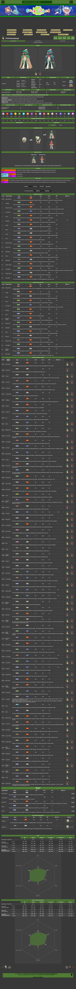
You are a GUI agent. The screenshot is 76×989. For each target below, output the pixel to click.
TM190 (3, 729)
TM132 (3, 608)
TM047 (3, 459)
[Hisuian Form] (40, 75)
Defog (3, 811)
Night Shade (8, 453)
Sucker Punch (8, 264)
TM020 (3, 400)
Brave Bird (7, 277)
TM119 (3, 597)
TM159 (3, 662)
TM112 (3, 579)
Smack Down (8, 717)
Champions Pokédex (38, 42)
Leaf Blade (7, 269)
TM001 (3, 364)
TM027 (3, 411)
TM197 (3, 747)
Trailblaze (7, 400)
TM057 (3, 483)
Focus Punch (8, 735)
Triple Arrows (8, 287)
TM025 (3, 406)
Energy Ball (7, 597)
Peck (6, 238)
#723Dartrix (9, 967)
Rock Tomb (7, 435)
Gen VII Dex (62, 40)
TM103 (3, 567)
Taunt (6, 549)
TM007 (3, 376)
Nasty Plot (7, 260)
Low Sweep (7, 441)
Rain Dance (7, 471)
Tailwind (7, 585)
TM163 (3, 674)
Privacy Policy (42, 973)
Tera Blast (7, 699)
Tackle (6, 225)
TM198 (3, 753)
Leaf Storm (7, 212)
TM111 (3, 573)
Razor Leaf (7, 247)
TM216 (3, 765)
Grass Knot (7, 537)
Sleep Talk (7, 519)
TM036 (3, 435)
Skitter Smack (6, 771)
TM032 (3, 423)
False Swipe (8, 483)
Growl (6, 234)
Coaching (7, 759)
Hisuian (38, 190)
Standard (47, 190)
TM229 (3, 783)
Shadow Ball (8, 591)
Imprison (7, 561)
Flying (60, 125)
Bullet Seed (7, 477)
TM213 (3, 759)
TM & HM (41, 186)
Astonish (7, 220)
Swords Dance (7, 555)
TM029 (3, 417)
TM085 (3, 543)
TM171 (3, 699)
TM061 (3, 501)
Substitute (7, 567)
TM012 (3, 382)
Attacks (64, 37)
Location (60, 37)
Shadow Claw (7, 501)
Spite (6, 229)
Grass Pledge (7, 633)
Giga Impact (8, 644)
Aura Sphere (8, 579)
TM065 (3, 513)
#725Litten (67, 967)
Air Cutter (7, 447)
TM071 (3, 525)
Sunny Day (7, 465)
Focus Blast (7, 656)
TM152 (3, 644)
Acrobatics (7, 388)
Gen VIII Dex (38, 40)
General (55, 37)
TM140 (3, 626)
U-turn (6, 216)
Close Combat (7, 686)
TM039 (3, 441)
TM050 (3, 471)
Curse (6, 777)
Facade (7, 406)
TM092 (3, 561)
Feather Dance (8, 273)
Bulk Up (7, 336)
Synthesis (7, 251)
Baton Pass (7, 608)
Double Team (4, 793)
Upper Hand (8, 783)
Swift (6, 423)
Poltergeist (7, 753)
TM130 (3, 602)
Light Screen (8, 531)
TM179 (3, 717)
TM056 (3, 477)
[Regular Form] (36, 75)
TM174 (3, 705)
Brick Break (7, 489)
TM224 (3, 777)
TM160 (3, 668)
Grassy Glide (8, 741)
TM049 (3, 465)
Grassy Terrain (6, 621)
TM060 (3, 495)
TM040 (3, 447)
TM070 (3, 519)
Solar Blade (7, 729)
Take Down (7, 364)
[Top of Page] (72, 975)
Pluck (6, 256)
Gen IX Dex (13, 40)
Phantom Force (8, 207)
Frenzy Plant (8, 650)
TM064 (3, 507)
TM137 (3, 620)
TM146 (3, 632)
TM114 (3, 591)
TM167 (3, 686)
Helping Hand (7, 603)
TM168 (3, 692)
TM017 (3, 394)
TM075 (3, 531)
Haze (6, 705)
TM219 (3, 771)
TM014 (3, 388)
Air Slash (7, 513)
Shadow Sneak (8, 242)
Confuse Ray (8, 394)
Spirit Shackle (8, 199)
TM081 (3, 537)
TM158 (3, 656)
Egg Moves (72, 38)
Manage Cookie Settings (51, 973)
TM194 (3, 741)
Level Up (35, 186)
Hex (6, 417)
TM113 (3, 585)
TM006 (3, 370)
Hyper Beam (8, 674)
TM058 (3, 489)
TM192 (3, 735)
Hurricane (7, 668)
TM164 (3, 680)
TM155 (3, 650)
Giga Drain (7, 573)
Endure (7, 459)
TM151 (3, 638)
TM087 (3, 549)
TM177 (3, 711)
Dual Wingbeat (7, 748)
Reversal (7, 614)
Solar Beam (7, 692)
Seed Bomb (8, 525)
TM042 (3, 453)
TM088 (3, 555)
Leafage (7, 203)
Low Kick (7, 382)
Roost (3, 806)
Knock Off (7, 723)
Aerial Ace (7, 411)
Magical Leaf (8, 429)
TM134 (3, 614)
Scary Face (7, 370)
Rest (6, 543)
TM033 (3, 429)
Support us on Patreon (38, 977)
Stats (68, 37)
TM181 (3, 723)
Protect (7, 376)
